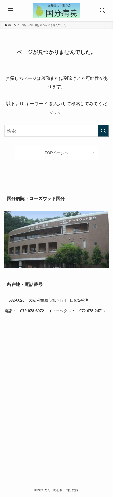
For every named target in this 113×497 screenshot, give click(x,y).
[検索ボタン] (102, 10)
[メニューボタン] (10, 10)
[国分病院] (56, 10)
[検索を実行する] (103, 131)
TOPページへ (57, 153)
